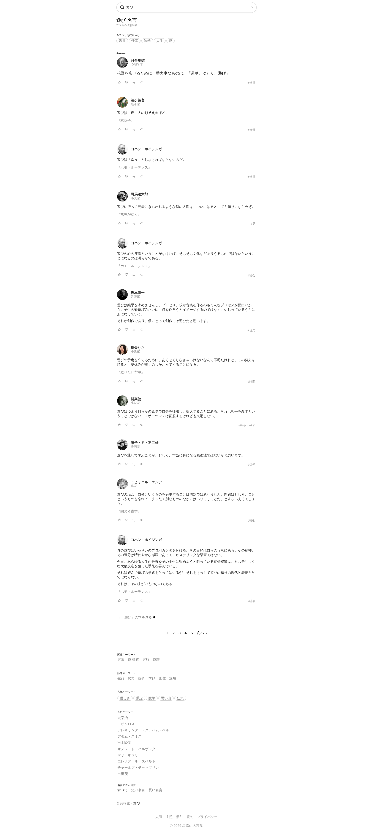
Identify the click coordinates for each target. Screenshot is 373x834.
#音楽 (251, 330)
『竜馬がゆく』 (129, 214)
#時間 (251, 381)
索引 (179, 817)
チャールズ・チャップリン (138, 767)
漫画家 (135, 446)
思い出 (166, 698)
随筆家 (135, 104)
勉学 (147, 41)
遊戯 (120, 659)
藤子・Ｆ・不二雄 (144, 443)
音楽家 (135, 296)
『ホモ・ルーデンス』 (134, 167)
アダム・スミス (129, 736)
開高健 (136, 399)
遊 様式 (133, 659)
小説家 (135, 198)
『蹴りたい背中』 (131, 372)
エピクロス (126, 724)
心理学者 (137, 64)
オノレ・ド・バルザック (136, 749)
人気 (158, 817)
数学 (151, 698)
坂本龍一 (138, 293)
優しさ (125, 698)
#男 (253, 223)
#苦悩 (251, 520)
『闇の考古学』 (129, 511)
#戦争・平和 (247, 425)
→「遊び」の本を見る (135, 617)
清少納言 (138, 100)
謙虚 (139, 698)
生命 (120, 678)
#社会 (251, 275)
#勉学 (251, 464)
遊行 (145, 659)
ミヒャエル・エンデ (146, 482)
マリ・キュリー (129, 755)
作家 (134, 486)
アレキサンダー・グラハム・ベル (143, 730)
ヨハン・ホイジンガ (146, 149)
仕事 (134, 41)
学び (152, 678)
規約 (189, 817)
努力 (131, 678)
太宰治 (122, 718)
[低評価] (126, 83)
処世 (122, 41)
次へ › (202, 633)
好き (141, 678)
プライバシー (207, 817)
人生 (159, 41)
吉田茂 (122, 774)
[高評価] (119, 83)
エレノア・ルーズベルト (136, 761)
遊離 (156, 659)
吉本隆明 (124, 743)
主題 (169, 817)
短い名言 (138, 790)
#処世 (251, 83)
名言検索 (123, 803)
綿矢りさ (138, 347)
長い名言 (155, 790)
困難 (162, 678)
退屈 (172, 678)
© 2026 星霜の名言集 (186, 826)
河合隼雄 (138, 60)
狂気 (180, 698)
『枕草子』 (125, 120)
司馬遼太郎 (139, 194)
